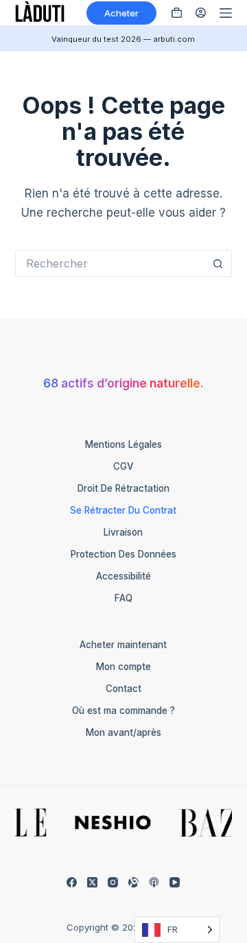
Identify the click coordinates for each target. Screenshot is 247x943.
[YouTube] (174, 882)
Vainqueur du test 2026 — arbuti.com (123, 39)
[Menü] (226, 13)
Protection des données (123, 554)
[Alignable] (133, 882)
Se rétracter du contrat (123, 510)
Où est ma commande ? (123, 710)
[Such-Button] (218, 263)
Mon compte (123, 666)
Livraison (123, 532)
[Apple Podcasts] (154, 882)
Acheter (121, 13)
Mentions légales (123, 444)
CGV (123, 466)
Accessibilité (123, 576)
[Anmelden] (201, 13)
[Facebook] (72, 882)
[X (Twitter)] (92, 882)
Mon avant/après (123, 732)
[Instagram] (113, 882)
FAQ (123, 598)
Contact (123, 688)
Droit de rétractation (123, 488)
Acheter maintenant (123, 644)
